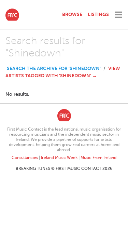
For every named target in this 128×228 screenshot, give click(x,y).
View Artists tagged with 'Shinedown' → (62, 72)
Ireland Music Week (59, 157)
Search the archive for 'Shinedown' (54, 68)
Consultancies (25, 157)
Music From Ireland (98, 157)
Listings (98, 14)
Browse (72, 14)
